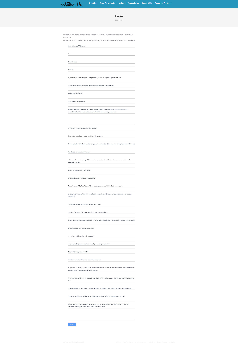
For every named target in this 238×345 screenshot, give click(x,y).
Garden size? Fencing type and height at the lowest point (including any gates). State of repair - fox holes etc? (101, 220)
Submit (72, 324)
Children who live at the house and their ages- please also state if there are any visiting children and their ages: (101, 144)
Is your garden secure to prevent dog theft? (81, 228)
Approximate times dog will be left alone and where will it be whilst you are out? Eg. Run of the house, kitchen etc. (101, 279)
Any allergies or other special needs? (79, 152)
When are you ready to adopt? (77, 101)
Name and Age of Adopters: (76, 46)
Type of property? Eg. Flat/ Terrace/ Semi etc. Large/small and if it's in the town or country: (95, 186)
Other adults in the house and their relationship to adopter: (85, 136)
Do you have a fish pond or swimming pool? (81, 236)
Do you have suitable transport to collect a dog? (82, 128)
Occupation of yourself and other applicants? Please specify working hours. (91, 85)
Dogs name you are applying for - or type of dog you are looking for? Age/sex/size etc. (94, 78)
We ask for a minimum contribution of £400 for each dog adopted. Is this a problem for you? (96, 296)
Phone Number (72, 62)
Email (69, 54)
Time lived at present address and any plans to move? (84, 204)
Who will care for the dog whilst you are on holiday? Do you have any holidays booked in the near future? (100, 288)
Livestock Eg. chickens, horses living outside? (82, 178)
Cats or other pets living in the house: (79, 170)
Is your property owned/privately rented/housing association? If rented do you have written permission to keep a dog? (100, 195)
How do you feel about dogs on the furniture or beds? (84, 260)
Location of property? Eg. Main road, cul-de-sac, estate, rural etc (87, 212)
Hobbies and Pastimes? (75, 93)
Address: (70, 70)
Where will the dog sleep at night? (78, 252)
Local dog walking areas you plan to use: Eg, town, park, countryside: (89, 244)
